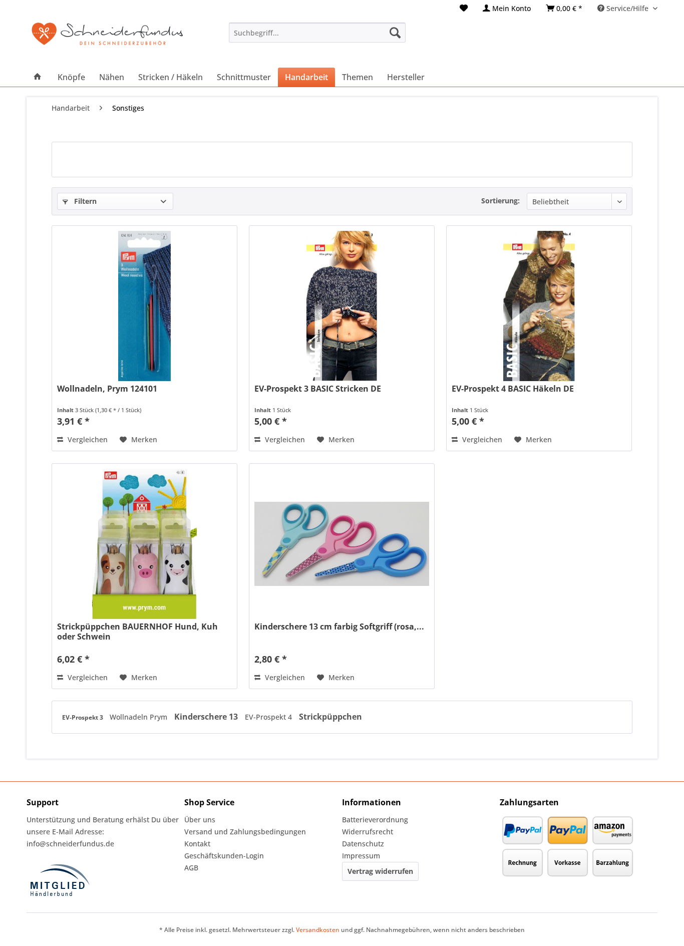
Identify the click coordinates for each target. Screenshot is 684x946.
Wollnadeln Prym (139, 717)
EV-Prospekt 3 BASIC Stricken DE (317, 389)
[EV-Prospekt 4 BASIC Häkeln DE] (539, 306)
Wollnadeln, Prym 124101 (107, 389)
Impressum (361, 855)
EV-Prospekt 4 (269, 717)
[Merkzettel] (464, 8)
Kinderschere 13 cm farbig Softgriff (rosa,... (339, 626)
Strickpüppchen (330, 716)
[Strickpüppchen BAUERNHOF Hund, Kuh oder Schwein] (144, 544)
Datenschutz (363, 843)
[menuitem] (463, 8)
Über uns (199, 819)
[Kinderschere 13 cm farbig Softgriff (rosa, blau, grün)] (341, 544)
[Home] (38, 77)
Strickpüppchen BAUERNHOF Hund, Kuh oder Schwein (137, 631)
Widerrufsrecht (367, 831)
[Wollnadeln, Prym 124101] (144, 306)
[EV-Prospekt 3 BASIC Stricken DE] (341, 306)
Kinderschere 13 (207, 716)
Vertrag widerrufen (380, 871)
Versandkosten (317, 929)
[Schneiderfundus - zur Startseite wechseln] (107, 40)
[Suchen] (395, 33)
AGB (191, 867)
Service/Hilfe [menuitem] (627, 8)
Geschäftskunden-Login (224, 855)
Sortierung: (500, 200)
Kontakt (197, 843)
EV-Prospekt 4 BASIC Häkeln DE (513, 389)
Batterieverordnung (375, 819)
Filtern (84, 201)
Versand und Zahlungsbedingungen (245, 831)
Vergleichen (87, 439)
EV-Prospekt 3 (83, 717)
